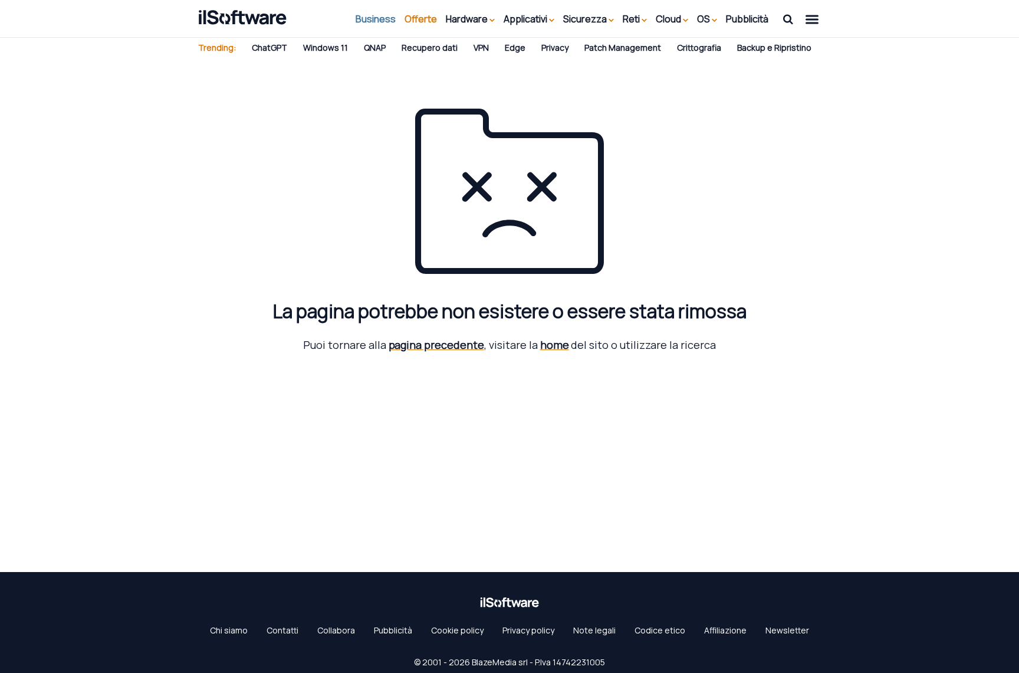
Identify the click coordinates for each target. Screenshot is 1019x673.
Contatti (282, 630)
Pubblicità (747, 18)
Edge (515, 47)
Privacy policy (528, 630)
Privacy (554, 47)
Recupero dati (430, 47)
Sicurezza (586, 18)
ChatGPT (269, 47)
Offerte (421, 18)
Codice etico (660, 630)
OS (704, 18)
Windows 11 (325, 47)
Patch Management (622, 47)
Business (376, 18)
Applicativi (526, 18)
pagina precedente (436, 345)
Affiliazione (725, 630)
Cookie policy (457, 630)
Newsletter (787, 630)
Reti (632, 18)
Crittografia (699, 47)
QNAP (375, 47)
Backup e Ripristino (774, 47)
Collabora (336, 630)
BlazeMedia (494, 662)
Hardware (467, 18)
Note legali (594, 630)
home (554, 345)
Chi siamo (229, 630)
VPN (481, 47)
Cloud (669, 18)
